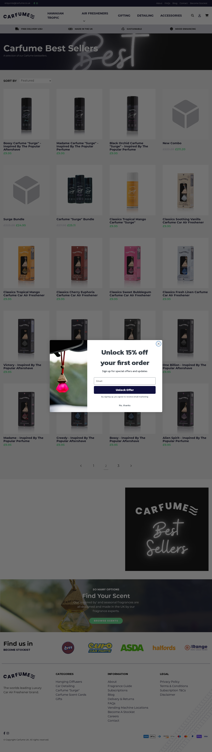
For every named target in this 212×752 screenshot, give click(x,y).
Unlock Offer (125, 390)
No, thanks (125, 405)
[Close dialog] (158, 343)
